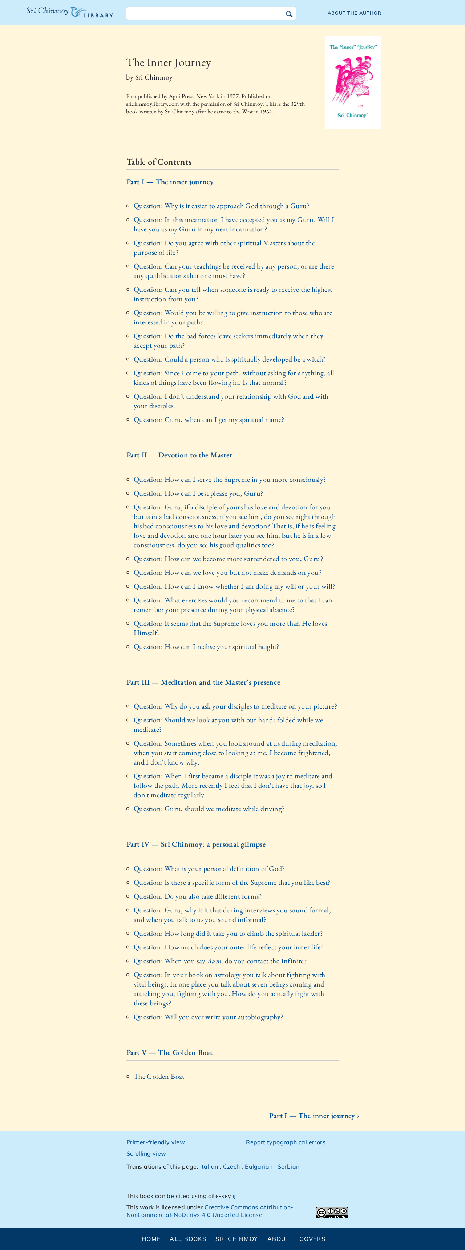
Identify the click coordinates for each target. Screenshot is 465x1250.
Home (151, 1238)
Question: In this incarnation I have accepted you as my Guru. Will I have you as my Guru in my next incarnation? (234, 224)
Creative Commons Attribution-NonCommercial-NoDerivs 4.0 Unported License (210, 1210)
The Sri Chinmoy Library (55, 17)
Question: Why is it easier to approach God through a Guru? (222, 205)
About (278, 1238)
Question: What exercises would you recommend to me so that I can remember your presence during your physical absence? (233, 604)
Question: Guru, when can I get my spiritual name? (209, 419)
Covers (312, 1238)
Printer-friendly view (155, 1142)
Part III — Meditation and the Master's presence (203, 682)
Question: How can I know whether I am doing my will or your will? (235, 586)
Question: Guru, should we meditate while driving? (209, 808)
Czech (231, 1166)
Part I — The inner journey (170, 181)
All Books (188, 1238)
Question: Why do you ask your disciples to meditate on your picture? (235, 706)
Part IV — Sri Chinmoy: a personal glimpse (196, 844)
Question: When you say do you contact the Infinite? (220, 960)
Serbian (289, 1166)
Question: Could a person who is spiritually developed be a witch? (230, 359)
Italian (209, 1166)
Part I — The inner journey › (314, 1115)
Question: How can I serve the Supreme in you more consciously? (230, 479)
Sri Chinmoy (236, 1238)
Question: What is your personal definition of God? (209, 868)
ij (234, 1195)
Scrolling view (146, 1153)
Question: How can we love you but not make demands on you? (228, 572)
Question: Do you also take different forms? (198, 896)
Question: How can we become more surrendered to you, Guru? (228, 558)
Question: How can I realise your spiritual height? (207, 646)
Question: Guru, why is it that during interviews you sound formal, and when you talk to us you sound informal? (232, 914)
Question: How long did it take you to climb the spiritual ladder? (228, 933)
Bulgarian (259, 1166)
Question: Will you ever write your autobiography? (209, 1016)
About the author (354, 13)
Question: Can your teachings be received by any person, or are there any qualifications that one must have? (234, 270)
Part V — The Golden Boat (169, 1052)
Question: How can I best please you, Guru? (199, 493)
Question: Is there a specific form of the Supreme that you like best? (232, 882)
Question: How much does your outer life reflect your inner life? (229, 947)
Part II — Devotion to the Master (179, 455)
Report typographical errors (286, 1142)
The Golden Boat (159, 1076)
